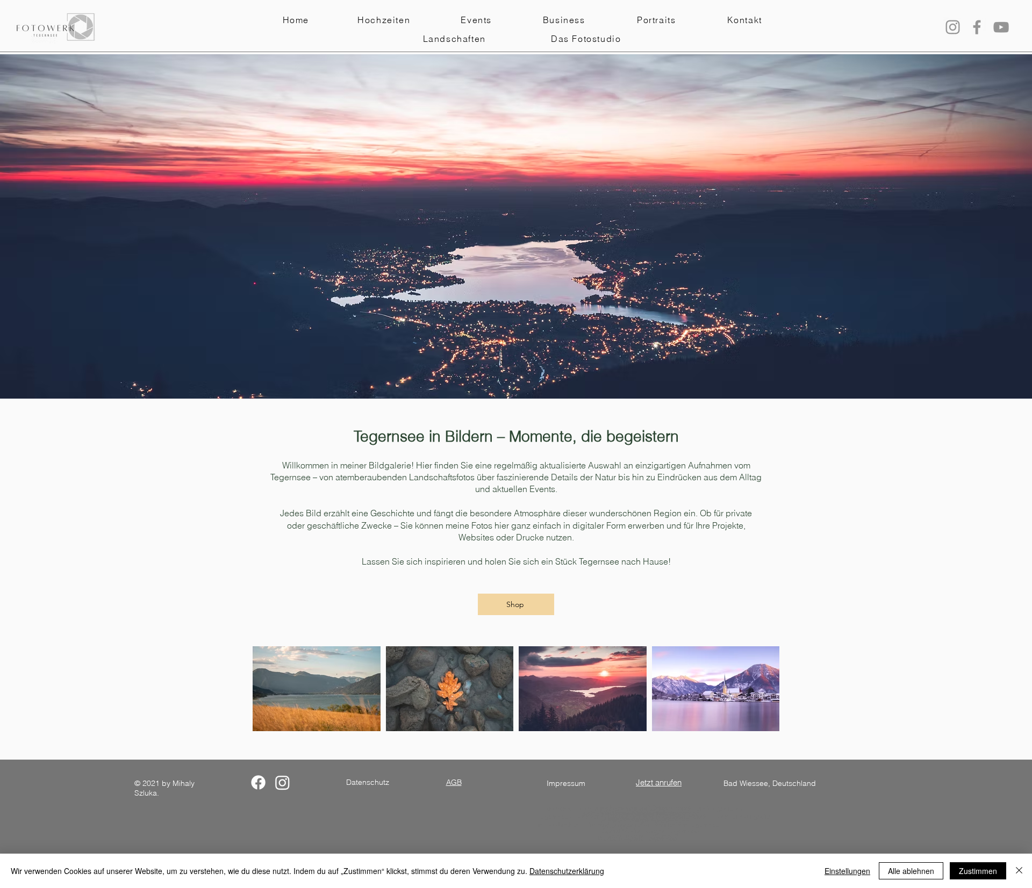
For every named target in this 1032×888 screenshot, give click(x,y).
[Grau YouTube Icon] (1001, 27)
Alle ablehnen (911, 870)
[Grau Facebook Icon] (977, 27)
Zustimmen (978, 870)
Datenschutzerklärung (566, 870)
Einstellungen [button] (847, 870)
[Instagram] (282, 782)
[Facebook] (258, 782)
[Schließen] (1019, 870)
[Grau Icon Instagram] (952, 27)
